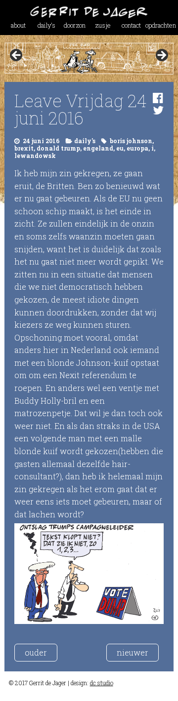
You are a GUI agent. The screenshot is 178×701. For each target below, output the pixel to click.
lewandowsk (35, 155)
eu (120, 148)
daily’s (46, 25)
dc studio (101, 683)
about (18, 25)
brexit (24, 148)
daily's (84, 141)
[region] (89, 58)
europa (137, 148)
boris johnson (131, 141)
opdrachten (159, 25)
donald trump (58, 148)
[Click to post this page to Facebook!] (158, 98)
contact (131, 25)
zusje (103, 25)
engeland (98, 148)
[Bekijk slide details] (89, 58)
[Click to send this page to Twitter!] (158, 110)
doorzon (75, 25)
